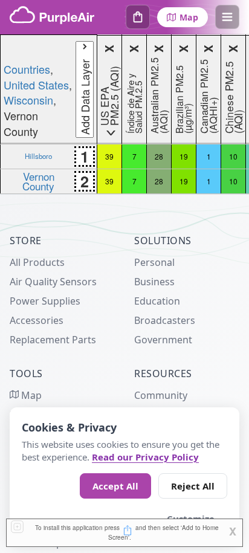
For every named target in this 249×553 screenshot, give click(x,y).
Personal (154, 262)
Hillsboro (38, 156)
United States (36, 84)
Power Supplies (45, 301)
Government (163, 339)
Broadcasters (164, 320)
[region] (124, 114)
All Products (37, 262)
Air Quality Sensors (53, 281)
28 (159, 156)
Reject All (193, 486)
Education (157, 301)
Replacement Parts (53, 339)
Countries (27, 69)
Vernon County (38, 181)
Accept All (115, 486)
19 (183, 156)
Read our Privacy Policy (145, 457)
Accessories (36, 320)
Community (160, 395)
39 (109, 156)
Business (154, 281)
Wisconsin (28, 100)
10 (233, 156)
